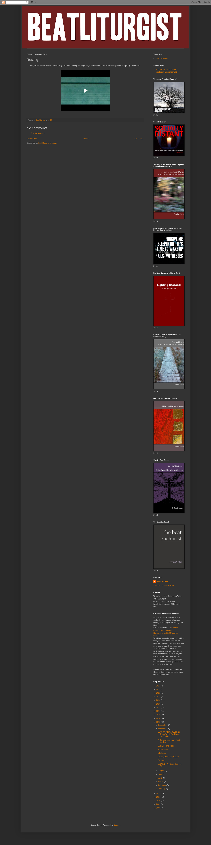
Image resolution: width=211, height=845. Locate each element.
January (162, 789)
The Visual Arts (162, 58)
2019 (158, 704)
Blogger (117, 825)
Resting (161, 760)
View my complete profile (163, 585)
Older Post (139, 139)
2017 (158, 707)
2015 (158, 715)
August (161, 771)
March (161, 782)
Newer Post (32, 139)
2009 (158, 804)
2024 (158, 686)
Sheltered (162, 753)
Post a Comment (37, 133)
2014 (158, 718)
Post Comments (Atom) (47, 143)
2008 (158, 808)
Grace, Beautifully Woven (168, 757)
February (162, 785)
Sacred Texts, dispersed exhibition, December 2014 (167, 71)
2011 (158, 797)
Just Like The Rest (165, 746)
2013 (158, 722)
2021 (158, 697)
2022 (158, 693)
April (160, 778)
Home (86, 139)
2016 (158, 711)
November (163, 729)
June (160, 774)
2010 (158, 801)
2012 (158, 793)
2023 (158, 689)
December (163, 725)
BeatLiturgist (162, 581)
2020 (158, 700)
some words (163, 749)
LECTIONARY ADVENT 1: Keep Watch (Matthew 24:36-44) (169, 734)
